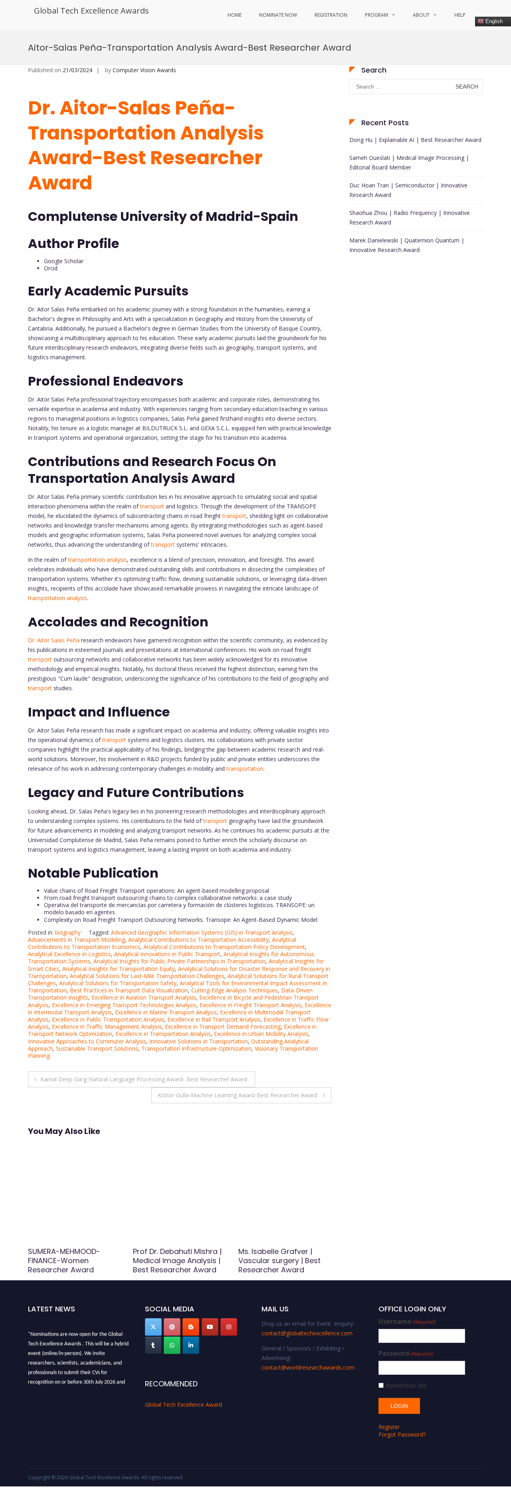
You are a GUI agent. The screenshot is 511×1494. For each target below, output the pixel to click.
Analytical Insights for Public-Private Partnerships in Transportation (179, 961)
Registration (331, 15)
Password (406, 1353)
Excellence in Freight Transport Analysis (250, 1005)
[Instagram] (228, 1327)
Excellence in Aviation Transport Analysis (143, 997)
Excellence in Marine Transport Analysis (166, 1012)
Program (376, 15)
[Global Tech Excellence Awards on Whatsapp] (172, 1345)
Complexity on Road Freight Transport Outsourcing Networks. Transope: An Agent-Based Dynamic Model (180, 919)
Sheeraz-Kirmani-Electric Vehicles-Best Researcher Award (284, 1260)
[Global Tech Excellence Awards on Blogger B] (190, 1327)
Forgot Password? (402, 1434)
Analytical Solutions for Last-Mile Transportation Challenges (147, 976)
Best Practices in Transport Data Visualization (129, 990)
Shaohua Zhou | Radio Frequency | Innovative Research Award (409, 217)
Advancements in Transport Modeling (76, 939)
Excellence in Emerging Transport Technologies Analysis (124, 1005)
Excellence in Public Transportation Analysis (108, 1019)
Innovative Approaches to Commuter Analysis (87, 1041)
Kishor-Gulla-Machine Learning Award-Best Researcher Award (238, 1095)
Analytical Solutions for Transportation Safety (117, 983)
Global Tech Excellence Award (183, 1404)
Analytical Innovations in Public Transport (167, 954)
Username (407, 1321)
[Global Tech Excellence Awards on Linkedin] (190, 1345)
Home (235, 15)
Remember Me (406, 1385)
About (421, 15)
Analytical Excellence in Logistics (69, 954)
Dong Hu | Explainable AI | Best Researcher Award (415, 140)
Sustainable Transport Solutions (97, 1048)
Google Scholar (63, 261)
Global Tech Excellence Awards (91, 10)
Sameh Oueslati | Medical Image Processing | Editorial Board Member (409, 162)
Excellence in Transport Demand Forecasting (223, 1026)
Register (389, 1427)
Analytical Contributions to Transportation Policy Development (224, 947)
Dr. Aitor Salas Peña (53, 640)
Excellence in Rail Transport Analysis (213, 1019)
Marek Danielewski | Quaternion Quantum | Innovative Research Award (406, 245)
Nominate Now (278, 15)
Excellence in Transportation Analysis (163, 1033)
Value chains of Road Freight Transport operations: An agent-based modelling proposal (156, 890)
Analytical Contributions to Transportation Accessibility (198, 939)
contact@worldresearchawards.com (308, 1367)
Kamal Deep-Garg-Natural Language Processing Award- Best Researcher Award (144, 1079)
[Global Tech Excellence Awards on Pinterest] (172, 1327)
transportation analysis (97, 559)
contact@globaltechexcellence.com (307, 1333)
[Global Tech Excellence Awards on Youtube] (210, 1327)
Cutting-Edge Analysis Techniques (234, 990)
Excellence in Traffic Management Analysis (107, 1026)
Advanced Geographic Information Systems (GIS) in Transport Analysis (202, 932)
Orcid (50, 268)
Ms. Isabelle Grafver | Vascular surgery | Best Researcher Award (174, 1260)
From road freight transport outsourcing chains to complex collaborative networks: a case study (168, 898)
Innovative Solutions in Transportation (198, 1041)
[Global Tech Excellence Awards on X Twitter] (153, 1327)
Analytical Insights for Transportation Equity (118, 968)
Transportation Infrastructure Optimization (196, 1048)
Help (459, 15)
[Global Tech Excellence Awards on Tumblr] (153, 1345)
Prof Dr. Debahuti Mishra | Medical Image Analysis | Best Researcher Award (72, 1260)
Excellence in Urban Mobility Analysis (261, 1033)
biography (68, 932)
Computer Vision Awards (144, 70)
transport (152, 506)
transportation (244, 768)
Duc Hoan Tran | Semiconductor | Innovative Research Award (408, 190)
